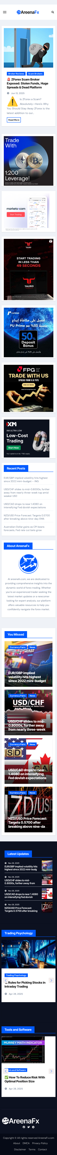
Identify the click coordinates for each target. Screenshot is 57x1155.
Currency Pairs (17, 647)
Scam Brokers (35, 73)
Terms (32, 1149)
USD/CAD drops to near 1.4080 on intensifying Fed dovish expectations (25, 505)
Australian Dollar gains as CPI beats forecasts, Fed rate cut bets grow (24, 528)
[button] (51, 980)
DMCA (26, 1143)
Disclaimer (20, 1149)
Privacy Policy (40, 1143)
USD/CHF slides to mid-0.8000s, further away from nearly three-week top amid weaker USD (27, 493)
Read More (13, 120)
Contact (42, 1149)
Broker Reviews (16, 73)
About (16, 1143)
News (32, 647)
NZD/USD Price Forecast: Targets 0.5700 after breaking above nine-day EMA (27, 517)
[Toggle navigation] (4, 12)
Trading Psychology (16, 975)
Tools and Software (16, 1071)
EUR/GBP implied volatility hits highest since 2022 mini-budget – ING (26, 479)
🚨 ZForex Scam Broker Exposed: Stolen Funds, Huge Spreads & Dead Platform (27, 83)
